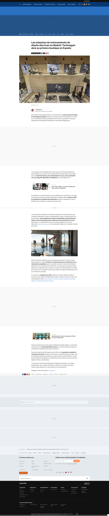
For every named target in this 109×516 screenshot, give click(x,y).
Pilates (36, 34)
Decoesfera (73, 491)
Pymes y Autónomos (84, 492)
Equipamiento (39, 374)
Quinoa (30, 452)
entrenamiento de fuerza (35, 467)
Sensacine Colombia (42, 507)
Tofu (72, 452)
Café (67, 34)
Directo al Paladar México (54, 505)
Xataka (21, 489)
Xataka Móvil (22, 491)
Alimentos (22, 463)
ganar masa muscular (48, 469)
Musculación (22, 461)
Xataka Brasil (22, 506)
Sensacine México (43, 504)
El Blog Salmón (84, 489)
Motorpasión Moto (64, 491)
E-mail (48, 53)
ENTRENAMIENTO (27, 4)
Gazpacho (72, 34)
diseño (51, 374)
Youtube (84, 4)
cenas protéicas (35, 469)
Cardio (56, 374)
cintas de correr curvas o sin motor (53, 279)
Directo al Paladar (54, 489)
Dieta (50, 34)
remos (39, 280)
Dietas (33, 463)
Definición (46, 466)
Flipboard (86, 4)
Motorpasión (63, 489)
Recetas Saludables (48, 463)
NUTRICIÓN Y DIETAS (50, 4)
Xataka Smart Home (23, 494)
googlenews (89, 4)
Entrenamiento (63, 374)
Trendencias (73, 489)
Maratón (62, 34)
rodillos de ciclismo (47, 280)
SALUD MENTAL (72, 4)
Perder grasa (22, 469)
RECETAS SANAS (38, 4)
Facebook (82, 4)
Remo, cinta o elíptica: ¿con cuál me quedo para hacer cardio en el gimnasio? (63, 187)
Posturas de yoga (46, 452)
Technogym (52, 370)
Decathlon (42, 34)
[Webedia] (87, 1)
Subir (86, 483)
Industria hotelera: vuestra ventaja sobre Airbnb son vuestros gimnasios (63, 336)
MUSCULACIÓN (61, 4)
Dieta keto (77, 452)
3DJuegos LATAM (33, 504)
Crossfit (35, 452)
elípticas (66, 279)
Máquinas (46, 374)
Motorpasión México (63, 505)
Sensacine (42, 489)
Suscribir (76, 461)
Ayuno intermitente (66, 452)
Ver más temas (23, 472)
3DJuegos (32, 489)
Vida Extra (32, 491)
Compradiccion (74, 493)
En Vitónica (54, 334)
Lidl (46, 34)
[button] (39, 109)
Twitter (44, 53)
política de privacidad (72, 463)
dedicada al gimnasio (44, 224)
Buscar (87, 478)
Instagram (79, 4)
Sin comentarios (36, 53)
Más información (64, 514)
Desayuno (22, 466)
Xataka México (22, 504)
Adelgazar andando (56, 452)
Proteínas (31, 34)
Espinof (41, 491)
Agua (58, 34)
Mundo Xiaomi (22, 496)
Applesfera (22, 493)
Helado (53, 34)
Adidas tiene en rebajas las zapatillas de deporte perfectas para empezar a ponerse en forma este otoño (47, 449)
